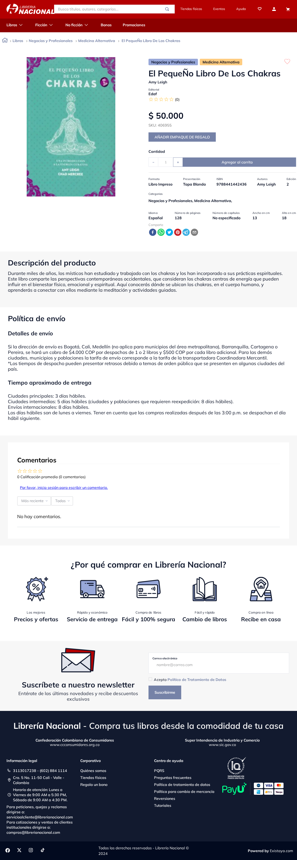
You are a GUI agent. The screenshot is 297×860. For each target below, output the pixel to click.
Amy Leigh (157, 82)
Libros (18, 40)
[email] (194, 233)
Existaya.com (281, 850)
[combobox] (114, 9)
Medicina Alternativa (96, 40)
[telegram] (186, 233)
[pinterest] (177, 233)
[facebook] (152, 233)
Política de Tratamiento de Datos (197, 679)
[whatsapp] (161, 233)
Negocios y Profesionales (51, 40)
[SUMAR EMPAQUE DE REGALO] (182, 137)
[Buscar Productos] (168, 9)
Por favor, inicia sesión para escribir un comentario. (64, 487)
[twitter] (169, 233)
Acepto (190, 679)
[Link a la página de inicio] (5, 41)
